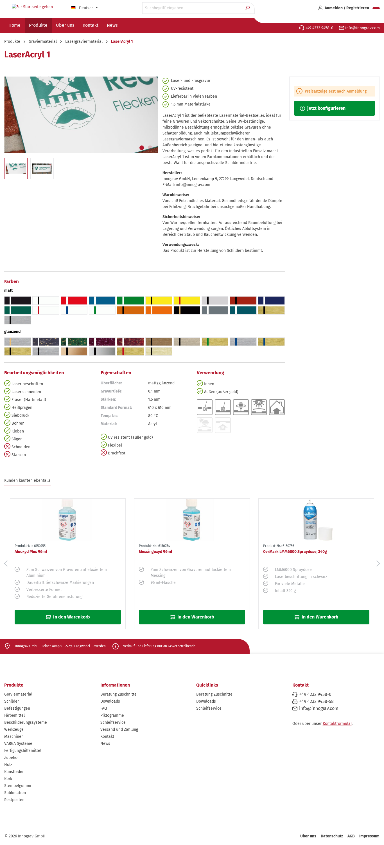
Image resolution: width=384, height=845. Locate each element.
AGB (351, 836)
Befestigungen (17, 708)
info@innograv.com (362, 28)
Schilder (11, 701)
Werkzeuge (14, 729)
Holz (8, 764)
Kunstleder (14, 771)
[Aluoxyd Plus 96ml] (67, 520)
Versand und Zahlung (119, 729)
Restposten (14, 799)
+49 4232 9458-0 (318, 28)
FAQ (103, 708)
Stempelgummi (17, 785)
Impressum (369, 836)
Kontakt (107, 736)
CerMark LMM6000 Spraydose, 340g (295, 551)
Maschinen (14, 736)
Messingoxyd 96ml (155, 551)
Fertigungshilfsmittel (22, 750)
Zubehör (11, 757)
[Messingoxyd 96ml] (192, 520)
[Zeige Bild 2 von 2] (150, 147)
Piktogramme (112, 715)
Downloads (110, 701)
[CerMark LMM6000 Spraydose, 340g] (316, 520)
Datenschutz (332, 836)
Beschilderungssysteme (25, 722)
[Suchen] (248, 8)
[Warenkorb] (376, 8)
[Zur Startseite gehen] (32, 7)
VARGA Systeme (18, 743)
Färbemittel (14, 715)
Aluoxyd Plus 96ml (31, 551)
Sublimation (15, 792)
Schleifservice (113, 722)
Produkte (13, 685)
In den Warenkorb (71, 617)
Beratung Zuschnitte (118, 694)
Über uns (308, 836)
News (105, 743)
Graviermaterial (18, 694)
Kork (8, 778)
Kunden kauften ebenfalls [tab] (27, 480)
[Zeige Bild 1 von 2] (141, 147)
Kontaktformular (337, 723)
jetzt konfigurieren (325, 108)
